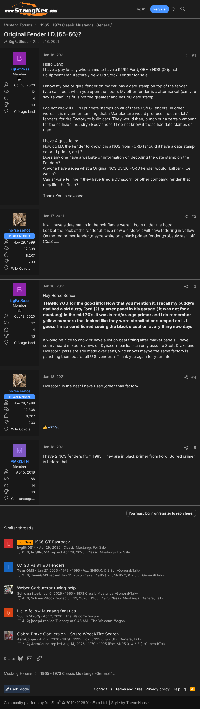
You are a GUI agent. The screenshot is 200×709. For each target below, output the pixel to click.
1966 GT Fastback (52, 542)
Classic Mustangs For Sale (85, 547)
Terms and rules (128, 689)
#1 (194, 55)
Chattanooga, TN (25, 499)
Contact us (103, 689)
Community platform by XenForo (56, 702)
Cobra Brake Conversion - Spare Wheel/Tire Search (68, 633)
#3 (193, 286)
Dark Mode (19, 689)
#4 (193, 377)
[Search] (183, 9)
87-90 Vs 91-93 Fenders (41, 565)
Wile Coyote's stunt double (33, 268)
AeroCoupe (26, 639)
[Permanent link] (45, 333)
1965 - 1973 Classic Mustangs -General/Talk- (101, 593)
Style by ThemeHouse (130, 702)
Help (176, 689)
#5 (193, 447)
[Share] (186, 55)
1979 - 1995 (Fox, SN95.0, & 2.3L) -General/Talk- (100, 570)
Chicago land (24, 111)
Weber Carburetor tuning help (46, 587)
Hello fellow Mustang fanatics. (47, 610)
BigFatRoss (19, 41)
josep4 (36, 621)
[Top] (185, 689)
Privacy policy (158, 689)
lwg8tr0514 (26, 547)
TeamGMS (25, 570)
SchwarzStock (29, 593)
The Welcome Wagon (82, 616)
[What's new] (173, 9)
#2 (194, 216)
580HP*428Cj (28, 616)
